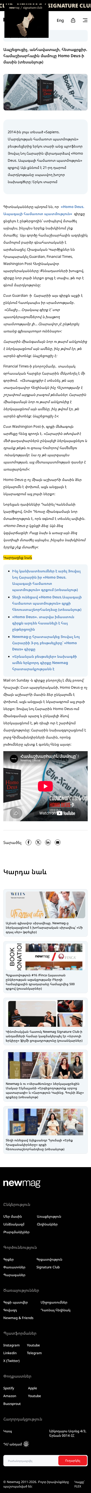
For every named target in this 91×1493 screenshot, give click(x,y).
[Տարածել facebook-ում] (28, 842)
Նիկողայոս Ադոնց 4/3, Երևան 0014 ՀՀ (67, 1433)
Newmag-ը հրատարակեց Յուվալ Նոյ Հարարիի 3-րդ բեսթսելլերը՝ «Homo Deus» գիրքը (46, 643)
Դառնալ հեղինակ (55, 1310)
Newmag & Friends (18, 1317)
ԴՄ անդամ (12, 1444)
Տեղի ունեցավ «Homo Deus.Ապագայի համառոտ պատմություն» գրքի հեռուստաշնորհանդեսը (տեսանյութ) (47, 603)
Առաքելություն (49, 1216)
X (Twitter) (11, 1360)
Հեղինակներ (47, 1224)
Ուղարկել (72, 1460)
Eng (60, 20)
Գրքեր (8, 1259)
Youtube (33, 1345)
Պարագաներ (14, 1275)
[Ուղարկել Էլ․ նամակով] (57, 842)
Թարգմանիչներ (16, 1232)
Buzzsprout (12, 1403)
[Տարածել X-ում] (38, 842)
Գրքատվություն (49, 1259)
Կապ (7, 1431)
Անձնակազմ (13, 1224)
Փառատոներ (14, 1267)
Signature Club (48, 1267)
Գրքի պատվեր (15, 1302)
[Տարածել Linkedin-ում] (48, 842)
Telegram (34, 1353)
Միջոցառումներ (54, 1302)
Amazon (9, 1396)
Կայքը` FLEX (79, 1484)
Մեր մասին (12, 1216)
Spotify (8, 1388)
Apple (32, 1388)
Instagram (11, 1345)
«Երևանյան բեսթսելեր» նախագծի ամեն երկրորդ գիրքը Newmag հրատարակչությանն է (44, 662)
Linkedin (10, 1353)
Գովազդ (10, 1310)
